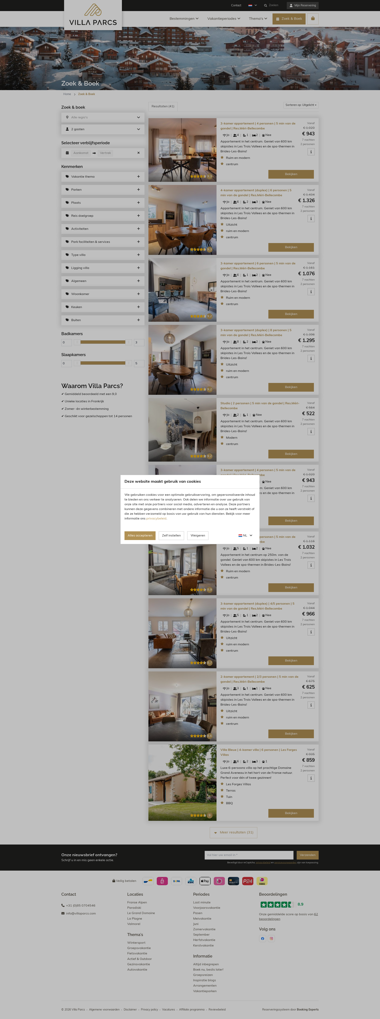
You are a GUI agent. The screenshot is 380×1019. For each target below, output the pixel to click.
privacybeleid (156, 518)
